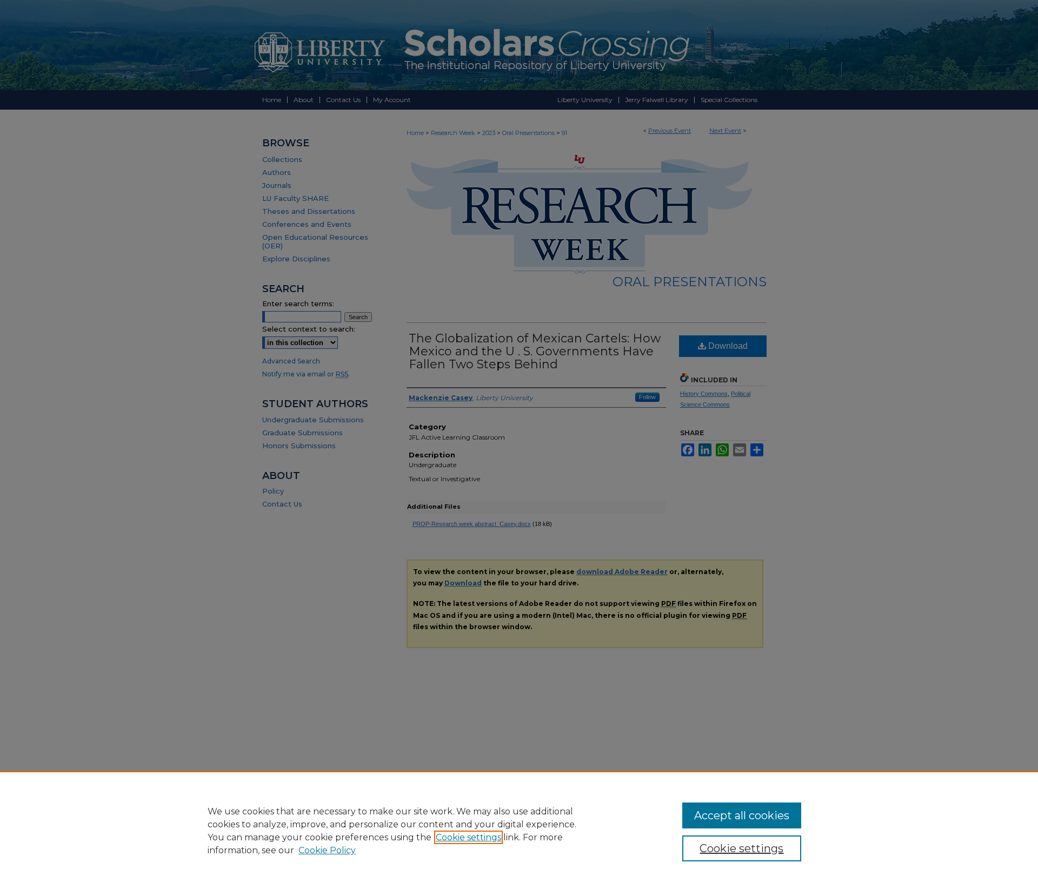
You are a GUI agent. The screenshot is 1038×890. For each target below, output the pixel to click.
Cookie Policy (327, 850)
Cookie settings (468, 837)
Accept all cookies (741, 815)
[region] (519, 830)
